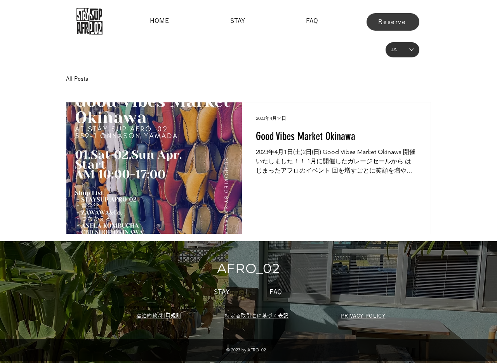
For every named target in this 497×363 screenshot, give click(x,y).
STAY (222, 292)
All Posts (77, 79)
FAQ (275, 292)
